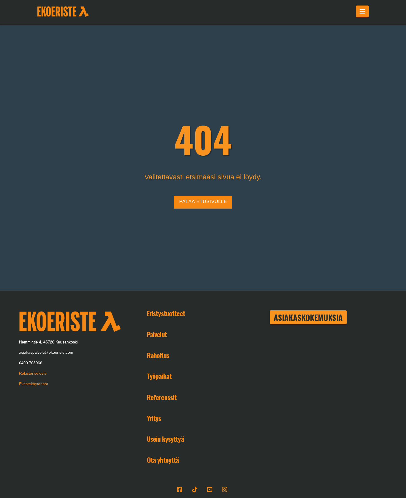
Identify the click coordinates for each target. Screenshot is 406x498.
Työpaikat (159, 376)
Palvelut (157, 334)
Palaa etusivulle (203, 201)
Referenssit (162, 397)
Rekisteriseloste (33, 373)
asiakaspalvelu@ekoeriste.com (46, 352)
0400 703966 (30, 363)
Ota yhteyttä (163, 460)
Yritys (154, 418)
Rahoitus (158, 355)
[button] (362, 11)
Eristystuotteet (166, 313)
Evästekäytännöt (33, 384)
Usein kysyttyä (165, 439)
